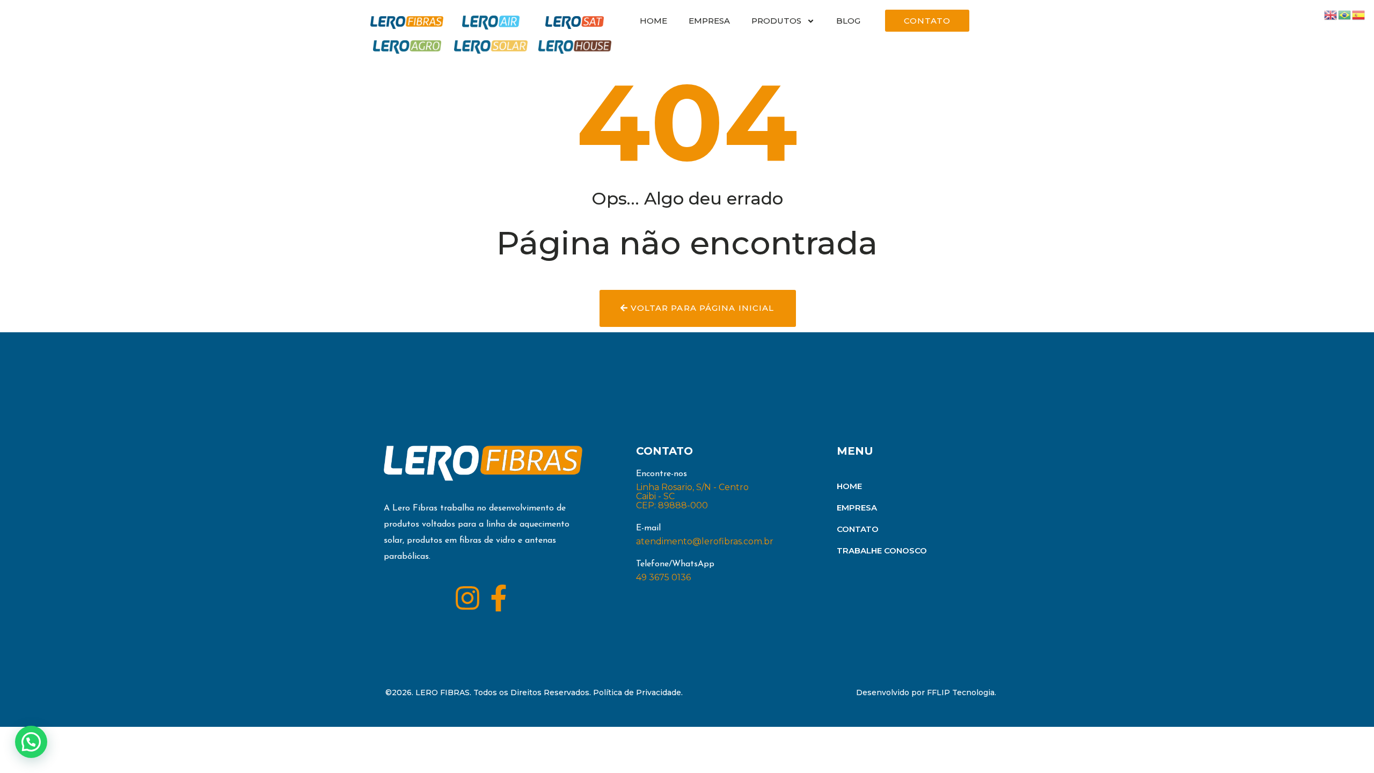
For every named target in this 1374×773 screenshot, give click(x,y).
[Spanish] (1359, 14)
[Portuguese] (1345, 14)
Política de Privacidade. (638, 692)
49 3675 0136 (663, 577)
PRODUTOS (776, 21)
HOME (653, 21)
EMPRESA (709, 21)
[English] (1331, 14)
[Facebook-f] (498, 598)
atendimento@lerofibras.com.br (704, 541)
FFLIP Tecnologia (961, 692)
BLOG (848, 21)
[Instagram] (467, 598)
